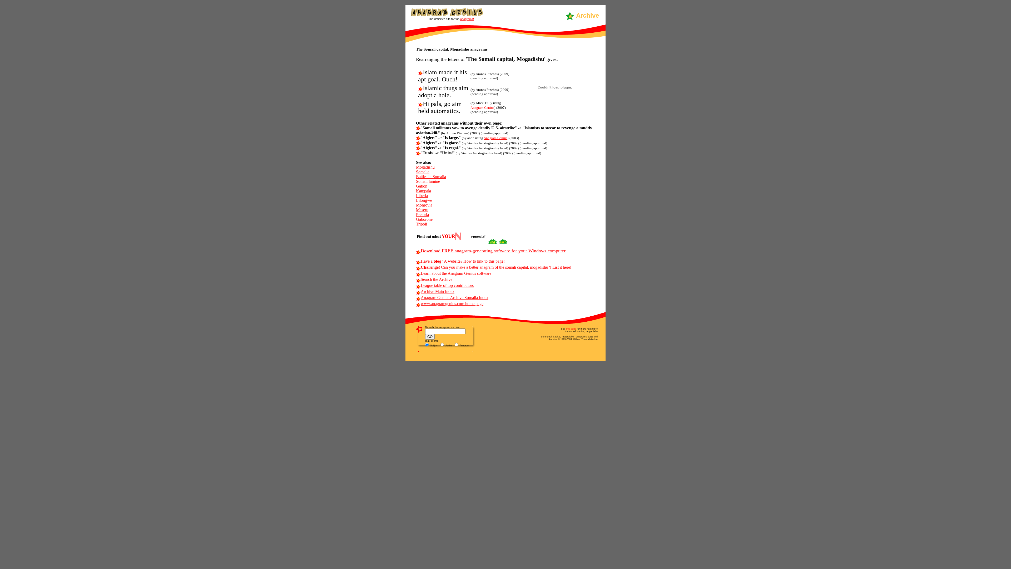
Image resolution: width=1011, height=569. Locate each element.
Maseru (422, 210)
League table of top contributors (447, 285)
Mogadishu (425, 167)
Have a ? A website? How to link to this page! (463, 261)
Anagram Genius (482, 108)
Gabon (421, 186)
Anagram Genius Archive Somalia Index (454, 297)
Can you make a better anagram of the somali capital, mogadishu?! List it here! (496, 267)
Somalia (422, 172)
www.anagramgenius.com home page (452, 303)
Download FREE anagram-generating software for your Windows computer (493, 250)
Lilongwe (424, 200)
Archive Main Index (437, 291)
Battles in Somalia (431, 176)
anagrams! (467, 19)
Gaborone (424, 219)
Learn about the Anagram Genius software (456, 273)
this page (571, 328)
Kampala (423, 191)
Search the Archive (436, 279)
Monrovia (424, 205)
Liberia (422, 195)
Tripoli (421, 224)
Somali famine (428, 181)
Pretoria (422, 214)
